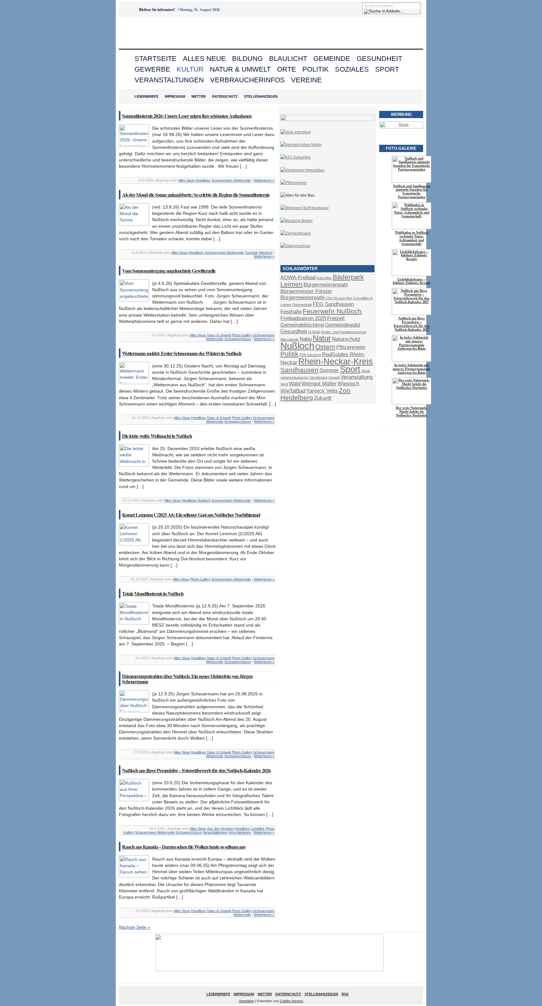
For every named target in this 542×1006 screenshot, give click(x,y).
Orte (286, 69)
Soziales (352, 69)
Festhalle (291, 312)
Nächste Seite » (134, 927)
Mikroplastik (289, 339)
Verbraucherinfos (247, 80)
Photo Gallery (242, 335)
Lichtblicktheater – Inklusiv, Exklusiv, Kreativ (412, 281)
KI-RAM (314, 332)
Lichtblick (258, 828)
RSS (345, 994)
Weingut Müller (319, 384)
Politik (315, 69)
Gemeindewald (342, 325)
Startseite (156, 59)
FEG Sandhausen (333, 304)
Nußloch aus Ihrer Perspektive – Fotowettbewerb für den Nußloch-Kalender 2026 (196, 770)
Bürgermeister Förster (306, 291)
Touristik (251, 252)
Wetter (198, 96)
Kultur (190, 69)
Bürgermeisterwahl (302, 298)
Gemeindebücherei (302, 325)
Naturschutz (346, 339)
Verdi (284, 384)
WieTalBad (292, 391)
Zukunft (323, 398)
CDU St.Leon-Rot (338, 298)
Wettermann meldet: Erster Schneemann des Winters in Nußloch (182, 353)
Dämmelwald (302, 305)
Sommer (329, 370)
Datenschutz (225, 96)
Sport (387, 69)
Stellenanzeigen (261, 96)
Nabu (306, 339)
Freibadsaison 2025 (303, 318)
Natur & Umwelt (240, 69)
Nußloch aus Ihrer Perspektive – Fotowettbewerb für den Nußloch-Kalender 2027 (411, 324)
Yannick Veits (322, 391)
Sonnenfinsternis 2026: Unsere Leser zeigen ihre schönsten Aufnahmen (187, 115)
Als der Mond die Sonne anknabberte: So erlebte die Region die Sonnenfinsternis (195, 194)
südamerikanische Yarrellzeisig (303, 377)
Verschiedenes (239, 832)
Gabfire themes (291, 1001)
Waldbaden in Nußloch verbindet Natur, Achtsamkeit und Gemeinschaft (411, 238)
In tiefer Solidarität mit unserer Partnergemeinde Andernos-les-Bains (411, 368)
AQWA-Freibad (298, 277)
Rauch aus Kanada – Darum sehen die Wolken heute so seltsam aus (183, 846)
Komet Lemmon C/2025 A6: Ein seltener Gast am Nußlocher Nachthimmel (191, 514)
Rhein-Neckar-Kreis (335, 361)
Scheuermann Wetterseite (231, 180)
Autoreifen (324, 278)
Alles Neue (204, 59)
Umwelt (334, 377)
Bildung (247, 59)
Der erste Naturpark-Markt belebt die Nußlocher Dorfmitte (412, 411)
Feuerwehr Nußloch (332, 311)
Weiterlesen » (264, 180)
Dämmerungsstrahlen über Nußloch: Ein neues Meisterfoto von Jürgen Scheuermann (187, 678)
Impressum (175, 96)
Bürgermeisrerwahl (326, 285)
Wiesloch (266, 252)
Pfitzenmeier (351, 347)
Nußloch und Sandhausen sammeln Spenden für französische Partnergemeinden (411, 191)
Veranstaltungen (169, 80)
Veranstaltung (357, 377)
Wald (294, 384)
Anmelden (246, 1001)
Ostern (325, 346)
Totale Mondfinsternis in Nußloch (152, 593)
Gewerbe (152, 69)
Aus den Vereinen (220, 828)
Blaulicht (288, 59)
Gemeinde (331, 59)
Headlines (202, 180)
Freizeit (336, 318)
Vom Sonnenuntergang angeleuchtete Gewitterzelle (168, 270)
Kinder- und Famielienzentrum (343, 332)
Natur (322, 338)
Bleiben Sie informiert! (157, 9)
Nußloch (204, 500)
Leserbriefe (146, 96)
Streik (365, 371)
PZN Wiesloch (310, 355)
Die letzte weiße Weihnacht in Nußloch (157, 435)
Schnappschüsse (237, 339)
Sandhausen (299, 369)
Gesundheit (379, 59)
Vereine (306, 80)
